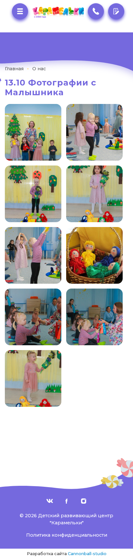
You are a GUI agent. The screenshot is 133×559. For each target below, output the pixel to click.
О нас (39, 69)
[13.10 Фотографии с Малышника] (33, 132)
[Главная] (58, 12)
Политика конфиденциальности (66, 535)
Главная (14, 69)
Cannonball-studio (87, 553)
